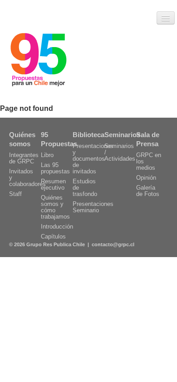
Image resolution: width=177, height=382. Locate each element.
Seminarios (122, 134)
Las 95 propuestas (55, 168)
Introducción (57, 226)
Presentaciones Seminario (93, 207)
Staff (15, 194)
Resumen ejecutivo (53, 184)
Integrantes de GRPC (24, 158)
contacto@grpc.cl (113, 244)
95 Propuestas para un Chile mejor (38, 61)
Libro (47, 155)
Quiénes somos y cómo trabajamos (55, 207)
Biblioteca (88, 134)
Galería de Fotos (147, 190)
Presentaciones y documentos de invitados (93, 159)
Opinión (146, 177)
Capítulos (53, 236)
